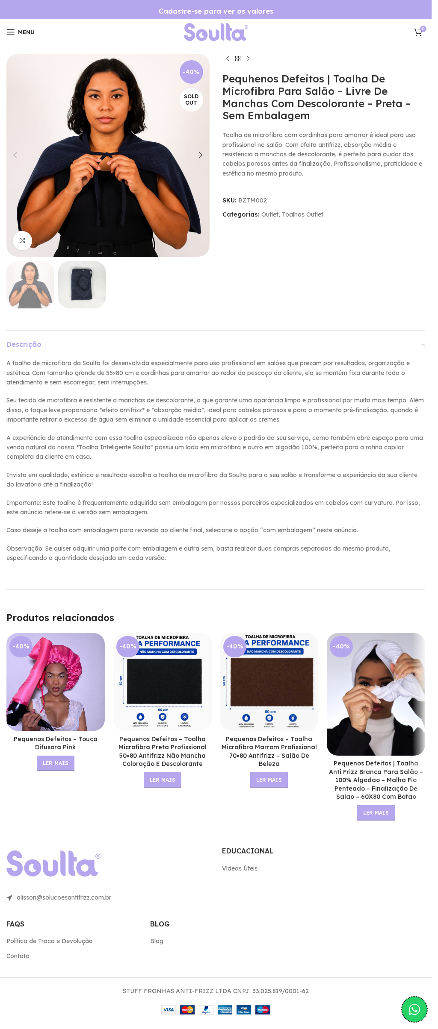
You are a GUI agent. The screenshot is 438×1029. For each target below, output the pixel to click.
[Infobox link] (216, 11)
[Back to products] (238, 59)
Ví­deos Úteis (239, 868)
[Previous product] (227, 59)
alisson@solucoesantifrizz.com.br (64, 897)
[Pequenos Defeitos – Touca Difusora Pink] (55, 682)
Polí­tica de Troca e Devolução (49, 941)
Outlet (269, 214)
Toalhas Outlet (302, 214)
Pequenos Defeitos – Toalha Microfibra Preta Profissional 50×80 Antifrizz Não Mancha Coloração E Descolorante (162, 751)
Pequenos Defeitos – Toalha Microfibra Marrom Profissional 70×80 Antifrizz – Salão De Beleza (269, 751)
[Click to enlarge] (22, 240)
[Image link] (216, 31)
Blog (156, 941)
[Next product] (248, 59)
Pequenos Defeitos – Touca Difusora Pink (56, 743)
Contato (18, 956)
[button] (15, 155)
